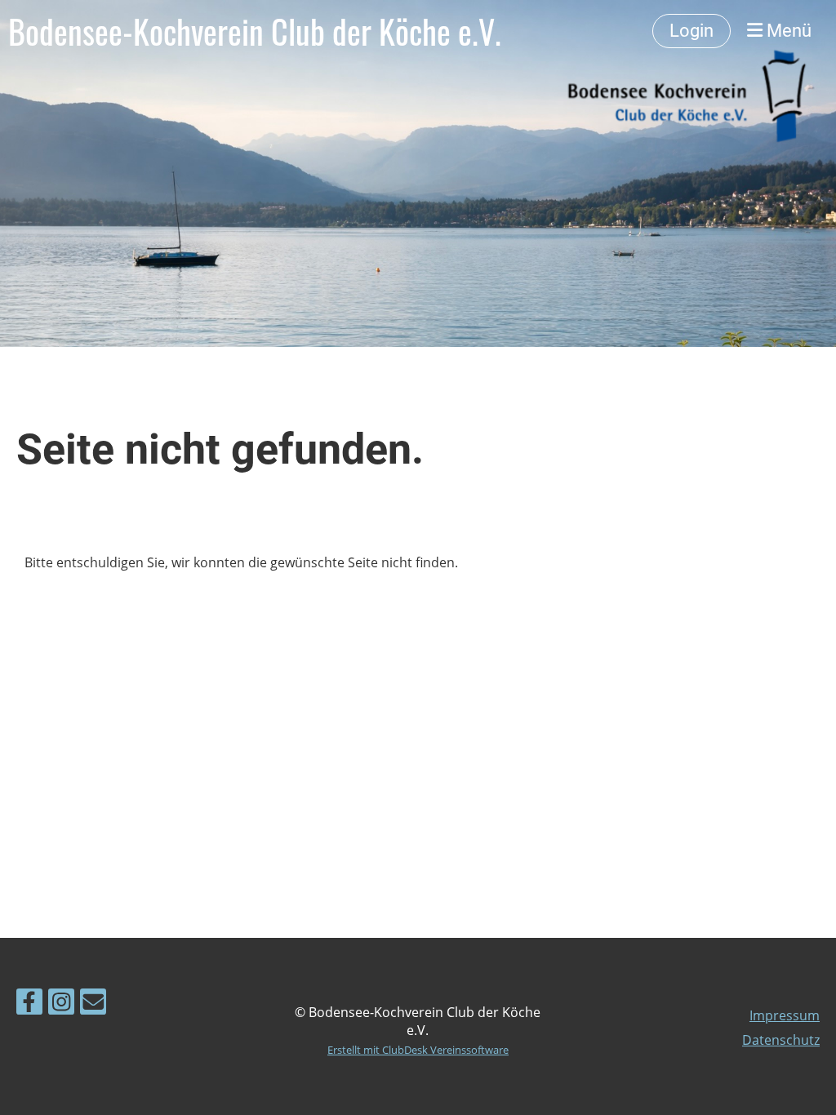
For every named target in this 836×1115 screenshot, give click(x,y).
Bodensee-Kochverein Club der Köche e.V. (254, 31)
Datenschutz (781, 1040)
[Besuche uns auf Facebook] (29, 1004)
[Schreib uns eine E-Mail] (93, 1004)
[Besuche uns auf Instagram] (61, 1004)
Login (691, 30)
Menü (787, 30)
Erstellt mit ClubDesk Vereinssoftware (418, 1049)
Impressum (784, 1015)
